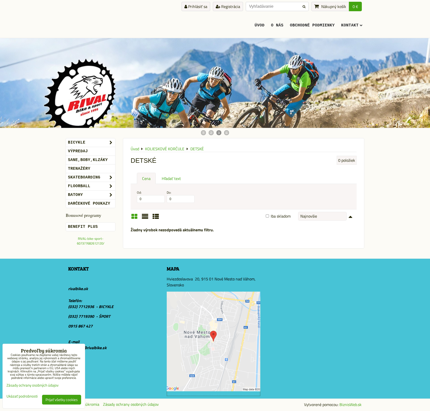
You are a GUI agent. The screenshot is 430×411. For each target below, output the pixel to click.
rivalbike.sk (78, 289)
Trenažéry (79, 168)
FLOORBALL (79, 186)
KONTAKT (350, 25)
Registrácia (230, 6)
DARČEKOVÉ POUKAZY (89, 203)
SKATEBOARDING (84, 177)
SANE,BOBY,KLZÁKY (88, 160)
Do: (169, 192)
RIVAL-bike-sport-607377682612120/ (90, 241)
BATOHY (75, 195)
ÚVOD (260, 25)
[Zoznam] (145, 218)
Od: (139, 192)
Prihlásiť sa (197, 6)
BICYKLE (76, 142)
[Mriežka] (134, 218)
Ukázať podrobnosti (22, 396)
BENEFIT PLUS (83, 227)
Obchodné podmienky (312, 25)
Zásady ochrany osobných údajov (131, 404)
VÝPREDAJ (78, 151)
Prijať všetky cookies (62, 400)
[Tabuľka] (156, 218)
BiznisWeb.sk (350, 405)
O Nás (277, 25)
